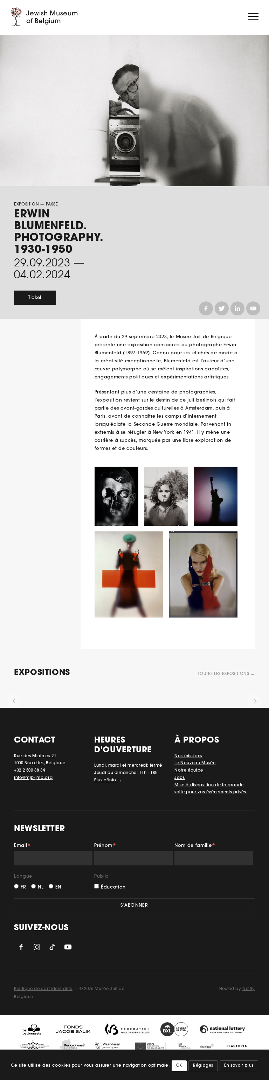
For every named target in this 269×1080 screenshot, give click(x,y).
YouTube (68, 947)
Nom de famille (195, 846)
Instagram (37, 947)
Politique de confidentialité (43, 989)
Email (22, 846)
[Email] (253, 308)
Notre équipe (188, 770)
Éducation (113, 887)
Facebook (21, 947)
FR (23, 887)
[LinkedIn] (237, 308)
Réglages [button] (203, 1066)
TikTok (52, 947)
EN (58, 887)
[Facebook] (206, 308)
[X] (222, 308)
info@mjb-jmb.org (33, 778)
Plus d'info (105, 780)
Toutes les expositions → (226, 674)
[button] (14, 701)
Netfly (248, 989)
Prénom (105, 846)
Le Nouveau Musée (194, 763)
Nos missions (188, 756)
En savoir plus (239, 1066)
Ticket (35, 297)
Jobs (179, 778)
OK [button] (179, 1066)
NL (40, 887)
